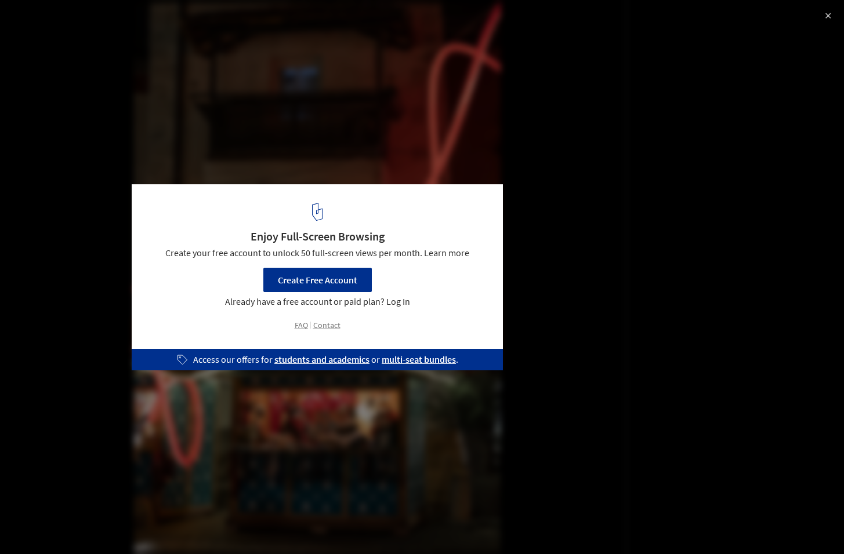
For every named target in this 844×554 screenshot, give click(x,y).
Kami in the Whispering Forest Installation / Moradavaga (175, 21)
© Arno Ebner (36, 40)
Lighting (132, 524)
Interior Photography (57, 524)
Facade (183, 524)
